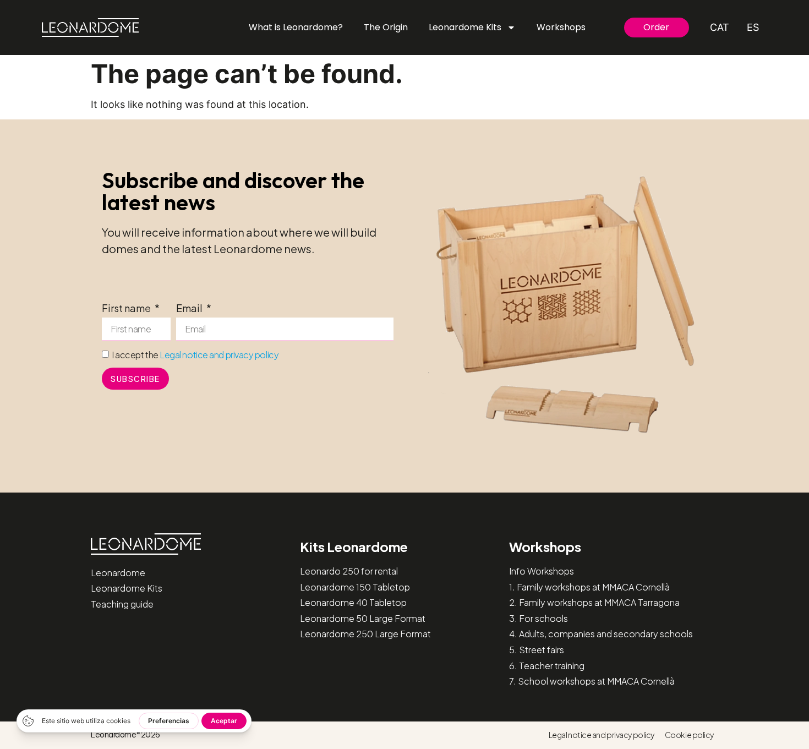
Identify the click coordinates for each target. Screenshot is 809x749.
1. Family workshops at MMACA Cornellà (589, 587)
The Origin (386, 27)
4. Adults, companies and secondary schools (601, 633)
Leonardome (118, 572)
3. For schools (538, 618)
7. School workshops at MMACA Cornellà (592, 681)
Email (190, 308)
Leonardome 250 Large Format (365, 633)
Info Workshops (541, 571)
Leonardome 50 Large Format (362, 618)
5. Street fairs (536, 649)
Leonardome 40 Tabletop (353, 602)
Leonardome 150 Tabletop (355, 587)
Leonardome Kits (465, 27)
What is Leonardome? (296, 27)
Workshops (561, 27)
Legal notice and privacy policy (219, 354)
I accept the (195, 354)
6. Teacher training (546, 665)
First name (127, 308)
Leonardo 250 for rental (349, 571)
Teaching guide (122, 604)
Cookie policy (689, 735)
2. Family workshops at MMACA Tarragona (594, 602)
